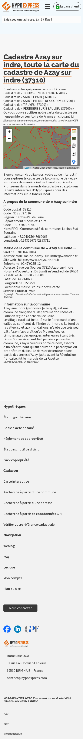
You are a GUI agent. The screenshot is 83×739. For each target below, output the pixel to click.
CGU (5, 724)
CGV (5, 714)
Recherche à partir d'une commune (29, 492)
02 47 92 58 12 (31, 263)
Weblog (9, 546)
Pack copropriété (16, 460)
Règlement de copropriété (23, 438)
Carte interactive (16, 481)
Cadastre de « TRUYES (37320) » (25, 104)
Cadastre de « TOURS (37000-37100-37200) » (35, 93)
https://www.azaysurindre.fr (38, 259)
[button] (47, 6)
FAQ (6, 556)
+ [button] (9, 132)
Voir (32, 291)
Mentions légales (12, 734)
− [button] (9, 138)
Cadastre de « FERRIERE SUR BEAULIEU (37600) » (38, 108)
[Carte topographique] (74, 131)
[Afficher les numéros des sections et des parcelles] (74, 154)
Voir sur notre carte (46, 287)
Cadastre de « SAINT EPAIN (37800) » (29, 97)
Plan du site (12, 588)
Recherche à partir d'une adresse (27, 503)
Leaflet (27, 167)
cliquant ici (66, 116)
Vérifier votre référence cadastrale (28, 524)
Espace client (69, 6)
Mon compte (12, 578)
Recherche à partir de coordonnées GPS (33, 514)
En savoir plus (30, 362)
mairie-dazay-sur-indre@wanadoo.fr (50, 256)
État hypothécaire (17, 417)
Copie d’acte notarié (18, 428)
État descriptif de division (22, 449)
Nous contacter (20, 608)
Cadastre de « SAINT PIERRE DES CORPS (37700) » (39, 101)
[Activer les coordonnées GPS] (74, 146)
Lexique (9, 567)
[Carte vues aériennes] (74, 138)
